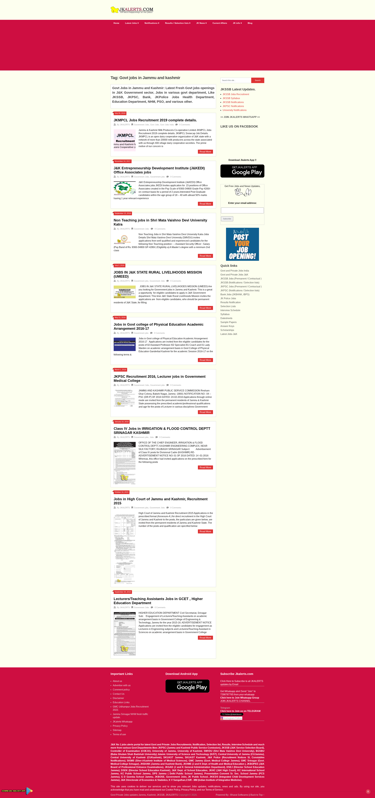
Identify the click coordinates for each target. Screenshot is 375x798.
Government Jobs (141, 125)
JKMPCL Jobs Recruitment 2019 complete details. (155, 120)
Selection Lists (228, 306)
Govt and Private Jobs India (234, 270)
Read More (205, 151)
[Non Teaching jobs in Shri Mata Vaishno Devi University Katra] (125, 238)
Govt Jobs (154, 125)
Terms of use (119, 734)
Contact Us (118, 694)
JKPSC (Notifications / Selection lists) (239, 290)
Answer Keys (227, 326)
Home (116, 23)
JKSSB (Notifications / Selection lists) (239, 282)
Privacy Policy (120, 726)
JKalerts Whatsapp (122, 721)
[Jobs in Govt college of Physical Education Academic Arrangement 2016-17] (125, 344)
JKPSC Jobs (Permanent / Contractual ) (241, 286)
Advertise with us (122, 685)
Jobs (152, 437)
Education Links (121, 702)
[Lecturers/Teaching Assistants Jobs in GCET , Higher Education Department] (125, 633)
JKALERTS (125, 125)
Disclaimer (118, 698)
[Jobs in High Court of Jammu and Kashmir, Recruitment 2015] (125, 548)
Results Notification (230, 302)
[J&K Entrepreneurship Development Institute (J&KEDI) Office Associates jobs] (125, 188)
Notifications (151, 23)
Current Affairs (220, 23)
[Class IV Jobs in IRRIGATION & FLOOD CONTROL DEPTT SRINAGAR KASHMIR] (125, 462)
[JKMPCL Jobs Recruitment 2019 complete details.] (125, 140)
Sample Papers (228, 322)
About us (117, 681)
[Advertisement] (187, 48)
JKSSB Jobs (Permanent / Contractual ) (240, 278)
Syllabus (225, 314)
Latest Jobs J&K (228, 334)
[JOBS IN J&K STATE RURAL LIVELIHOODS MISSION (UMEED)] (125, 291)
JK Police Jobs (228, 298)
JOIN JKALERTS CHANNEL (235, 701)
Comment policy (121, 689)
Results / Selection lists (177, 23)
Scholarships (227, 330)
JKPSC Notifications (233, 106)
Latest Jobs (131, 23)
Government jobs (157, 177)
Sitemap (117, 730)
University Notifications (235, 110)
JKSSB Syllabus (231, 98)
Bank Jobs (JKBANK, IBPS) (234, 294)
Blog (250, 23)
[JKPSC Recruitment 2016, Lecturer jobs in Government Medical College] (125, 398)
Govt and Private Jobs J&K (234, 274)
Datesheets (226, 318)
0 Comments (184, 125)
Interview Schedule (230, 310)
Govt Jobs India (167, 125)
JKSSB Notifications (233, 102)
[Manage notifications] (368, 791)
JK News (200, 23)
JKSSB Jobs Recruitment (236, 94)
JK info (236, 23)
